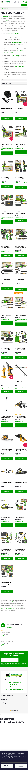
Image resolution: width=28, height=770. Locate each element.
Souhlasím (21, 766)
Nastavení (14, 761)
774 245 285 (15, 684)
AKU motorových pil (13, 33)
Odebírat (22, 660)
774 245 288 (15, 687)
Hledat (24, 5)
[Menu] (26, 2)
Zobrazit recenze (10, 627)
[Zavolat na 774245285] (18, 2)
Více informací (16, 758)
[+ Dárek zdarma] (21, 302)
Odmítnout (7, 766)
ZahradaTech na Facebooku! (15, 689)
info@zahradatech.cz (15, 682)
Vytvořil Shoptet (14, 710)
